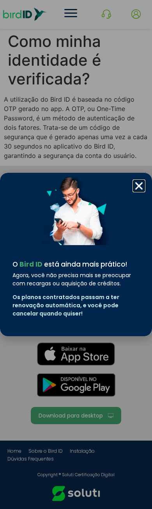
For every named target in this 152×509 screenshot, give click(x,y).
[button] (139, 186)
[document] (76, 254)
